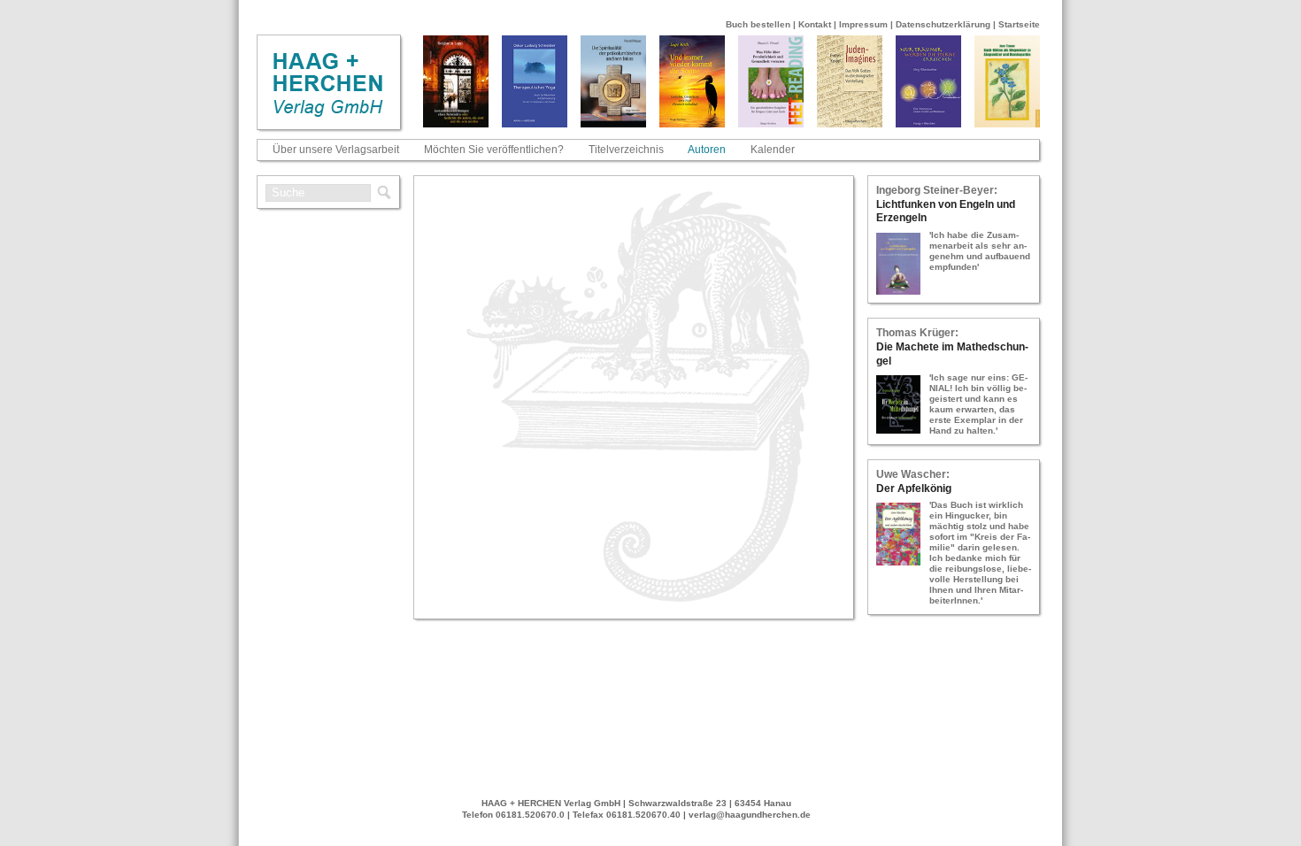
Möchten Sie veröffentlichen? (494, 149)
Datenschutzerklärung (943, 24)
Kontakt (814, 24)
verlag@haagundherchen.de (750, 814)
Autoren (707, 149)
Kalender (773, 149)
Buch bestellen (758, 24)
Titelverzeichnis (626, 149)
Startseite (1019, 24)
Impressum (863, 24)
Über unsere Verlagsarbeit (336, 149)
